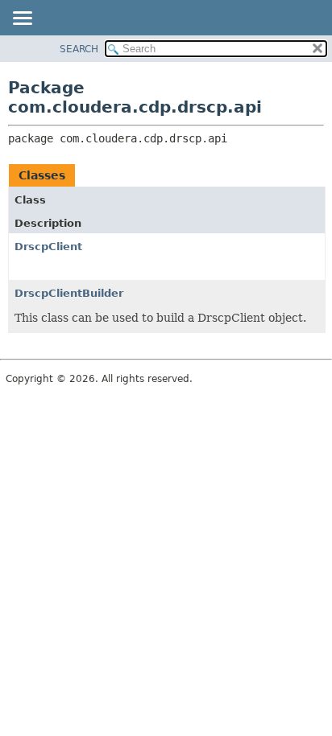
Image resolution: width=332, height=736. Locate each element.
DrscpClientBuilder (69, 293)
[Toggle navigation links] (21, 19)
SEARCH (79, 49)
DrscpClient (48, 247)
